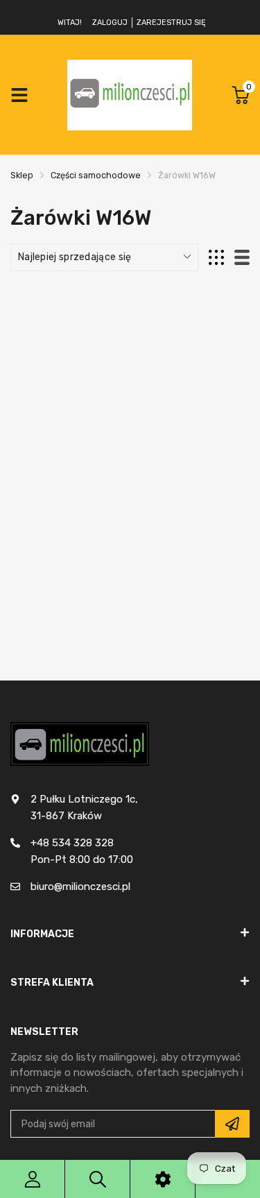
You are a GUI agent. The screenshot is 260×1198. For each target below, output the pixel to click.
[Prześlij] (232, 1124)
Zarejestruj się (171, 22)
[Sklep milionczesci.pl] (129, 95)
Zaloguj (110, 22)
